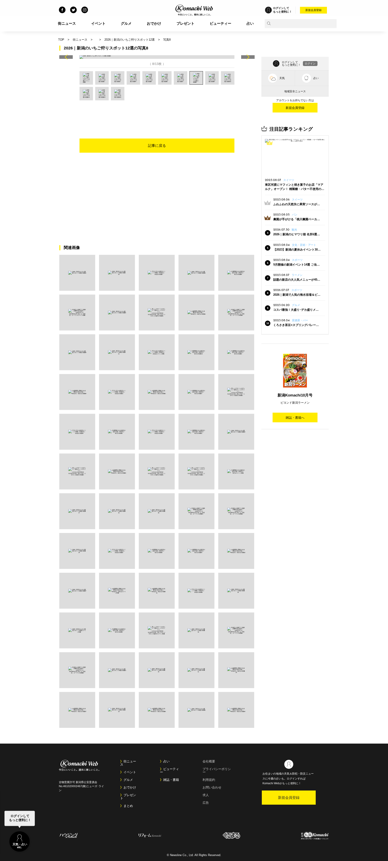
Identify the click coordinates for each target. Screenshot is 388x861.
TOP (61, 39)
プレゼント (185, 23)
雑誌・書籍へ (295, 417)
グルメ (126, 23)
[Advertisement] (157, 113)
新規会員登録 (313, 10)
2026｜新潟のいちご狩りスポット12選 (129, 39)
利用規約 (209, 780)
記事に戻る (157, 146)
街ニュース (67, 23)
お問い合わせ (212, 787)
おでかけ (154, 23)
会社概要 (209, 761)
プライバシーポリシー (217, 770)
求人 (206, 795)
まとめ (128, 806)
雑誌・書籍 (171, 780)
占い (250, 23)
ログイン (310, 63)
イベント (98, 23)
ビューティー (220, 23)
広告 (206, 802)
